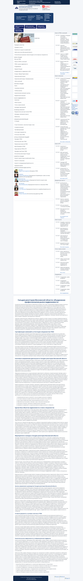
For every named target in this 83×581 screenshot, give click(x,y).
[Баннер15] (74, 82)
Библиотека (17, 116)
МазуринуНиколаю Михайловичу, (24, 175)
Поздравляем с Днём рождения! (65, 286)
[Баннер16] (74, 89)
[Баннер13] (74, 73)
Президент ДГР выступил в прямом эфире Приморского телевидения (64, 164)
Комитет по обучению (19, 160)
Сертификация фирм (19, 129)
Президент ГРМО (18, 139)
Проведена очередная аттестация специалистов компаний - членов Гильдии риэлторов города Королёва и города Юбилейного (65, 39)
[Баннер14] (74, 77)
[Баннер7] (74, 49)
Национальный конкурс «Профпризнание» (24, 78)
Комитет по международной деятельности (24, 163)
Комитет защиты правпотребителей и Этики (39, 17)
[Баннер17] (74, 96)
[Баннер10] (74, 62)
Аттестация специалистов (20, 132)
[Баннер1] (74, 33)
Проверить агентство (19, 45)
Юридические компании (20, 95)
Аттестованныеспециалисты (31, 16)
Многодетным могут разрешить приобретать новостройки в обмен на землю (65, 211)
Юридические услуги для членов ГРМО (23, 111)
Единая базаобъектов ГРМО (19, 30)
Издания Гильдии (18, 69)
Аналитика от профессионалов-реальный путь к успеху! (64, 148)
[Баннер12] (74, 68)
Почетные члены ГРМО (20, 134)
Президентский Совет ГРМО (21, 151)
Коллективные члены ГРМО (35, 1)
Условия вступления (19, 127)
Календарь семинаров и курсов (21, 114)
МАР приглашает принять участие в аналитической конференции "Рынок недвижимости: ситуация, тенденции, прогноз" (65, 156)
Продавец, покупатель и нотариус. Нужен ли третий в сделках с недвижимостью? (65, 224)
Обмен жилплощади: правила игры (65, 259)
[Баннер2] (74, 38)
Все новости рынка (64, 247)
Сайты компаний (18, 81)
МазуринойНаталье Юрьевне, (23, 193)
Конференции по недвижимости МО (23, 71)
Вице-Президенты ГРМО (20, 146)
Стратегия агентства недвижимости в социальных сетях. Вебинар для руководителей (64, 122)
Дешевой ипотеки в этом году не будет (64, 244)
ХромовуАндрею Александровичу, (24, 170)
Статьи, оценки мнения (20, 105)
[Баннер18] (74, 100)
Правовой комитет (19, 165)
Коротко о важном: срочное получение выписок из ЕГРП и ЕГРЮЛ (64, 200)
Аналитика (17, 100)
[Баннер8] (74, 54)
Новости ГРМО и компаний (21, 61)
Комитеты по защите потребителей (22, 49)
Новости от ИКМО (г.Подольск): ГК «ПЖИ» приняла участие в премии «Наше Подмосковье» (65, 56)
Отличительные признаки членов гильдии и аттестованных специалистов (31, 54)
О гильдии (17, 121)
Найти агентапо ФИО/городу (41, 27)
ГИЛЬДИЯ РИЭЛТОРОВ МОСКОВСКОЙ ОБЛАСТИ (29, 6)
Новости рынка (18, 102)
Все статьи (62, 272)
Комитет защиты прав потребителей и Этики (25, 158)
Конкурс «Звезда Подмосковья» (22, 74)
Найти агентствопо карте (19, 27)
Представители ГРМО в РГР (21, 148)
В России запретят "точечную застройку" (65, 206)
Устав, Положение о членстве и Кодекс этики (24, 124)
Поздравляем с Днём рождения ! (65, 277)
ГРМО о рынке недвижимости (21, 64)
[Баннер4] (74, 46)
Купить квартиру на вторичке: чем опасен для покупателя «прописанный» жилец (65, 254)
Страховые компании (19, 88)
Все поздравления (64, 293)
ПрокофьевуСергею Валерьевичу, (23, 184)
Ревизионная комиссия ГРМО (21, 144)
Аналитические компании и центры (22, 93)
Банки (16, 85)
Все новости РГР (64, 178)
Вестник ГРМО (18, 59)
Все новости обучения (65, 141)
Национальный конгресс (20, 76)
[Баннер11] (74, 65)
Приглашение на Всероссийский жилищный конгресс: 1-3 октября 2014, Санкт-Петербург (65, 238)
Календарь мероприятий (47, 15)
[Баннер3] (74, 43)
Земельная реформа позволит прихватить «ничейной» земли (65, 269)
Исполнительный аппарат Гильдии (22, 153)
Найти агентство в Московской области (23, 52)
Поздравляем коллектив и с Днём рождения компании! (65, 282)
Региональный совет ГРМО (21, 141)
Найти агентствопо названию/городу (31, 27)
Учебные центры (18, 90)
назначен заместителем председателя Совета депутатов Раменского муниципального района (65, 48)
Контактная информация (58, 2)
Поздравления (18, 66)
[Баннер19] (74, 59)
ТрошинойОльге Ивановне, (22, 188)
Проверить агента (19, 47)
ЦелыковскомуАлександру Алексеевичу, (24, 179)
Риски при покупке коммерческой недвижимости (64, 264)
